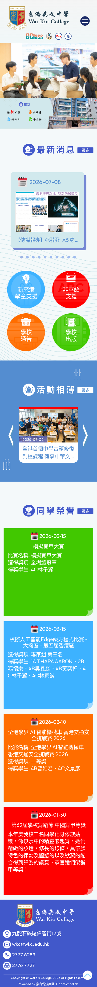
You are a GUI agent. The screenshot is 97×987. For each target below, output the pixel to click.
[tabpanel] (48, 211)
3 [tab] (33, 258)
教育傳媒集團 (45, 984)
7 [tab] (56, 258)
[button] (11, 436)
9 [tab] (68, 258)
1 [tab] (21, 258)
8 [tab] (62, 258)
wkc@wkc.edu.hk (30, 944)
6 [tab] (50, 258)
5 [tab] (45, 258)
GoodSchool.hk (67, 984)
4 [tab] (39, 258)
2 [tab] (27, 258)
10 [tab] (74, 258)
